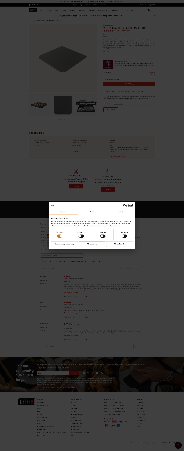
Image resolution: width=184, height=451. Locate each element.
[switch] (81, 236)
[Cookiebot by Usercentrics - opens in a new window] (124, 205)
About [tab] (121, 212)
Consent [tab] (63, 212)
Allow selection (92, 244)
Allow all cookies (119, 244)
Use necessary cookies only (64, 244)
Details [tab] (92, 212)
